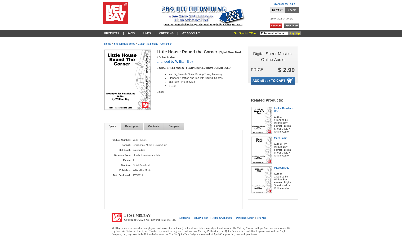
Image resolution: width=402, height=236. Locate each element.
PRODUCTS (111, 33)
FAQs (131, 33)
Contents (153, 126)
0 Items (292, 10)
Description (132, 126)
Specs (112, 126)
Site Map (261, 217)
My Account (191, 33)
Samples (174, 126)
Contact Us (184, 217)
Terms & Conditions (222, 217)
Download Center (245, 217)
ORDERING (166, 33)
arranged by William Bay (175, 61)
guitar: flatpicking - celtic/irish (155, 43)
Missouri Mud (281, 167)
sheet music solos (124, 43)
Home (107, 43)
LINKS (147, 33)
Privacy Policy (201, 217)
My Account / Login (284, 4)
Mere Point (280, 138)
